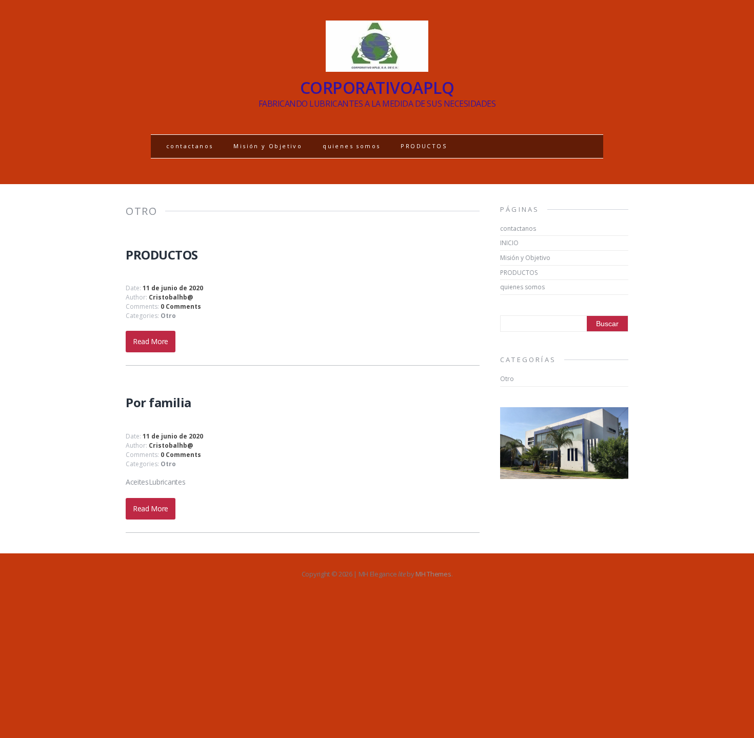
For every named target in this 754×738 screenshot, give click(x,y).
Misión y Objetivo (267, 146)
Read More (150, 341)
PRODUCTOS (424, 146)
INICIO (509, 242)
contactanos (189, 146)
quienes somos (351, 146)
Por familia (158, 402)
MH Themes (433, 574)
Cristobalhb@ (171, 297)
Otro (168, 315)
